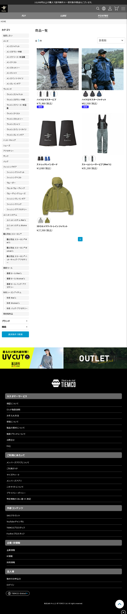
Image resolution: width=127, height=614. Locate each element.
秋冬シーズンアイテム (12, 292)
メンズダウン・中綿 (14, 51)
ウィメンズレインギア (15, 134)
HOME (3, 21)
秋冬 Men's (11, 297)
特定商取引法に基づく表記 (19, 498)
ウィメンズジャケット (15, 94)
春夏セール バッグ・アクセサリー (16, 285)
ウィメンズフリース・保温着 (16, 106)
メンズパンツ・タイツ (15, 78)
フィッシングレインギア (16, 198)
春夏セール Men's (14, 273)
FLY (24, 16)
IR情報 (10, 556)
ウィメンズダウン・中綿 (16, 99)
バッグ (5, 161)
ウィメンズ (7, 88)
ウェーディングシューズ (16, 193)
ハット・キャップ (9, 140)
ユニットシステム (10, 214)
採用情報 (11, 562)
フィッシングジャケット (15, 172)
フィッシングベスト (14, 177)
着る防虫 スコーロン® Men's (17, 241)
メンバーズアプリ (14, 480)
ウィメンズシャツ (13, 124)
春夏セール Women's (16, 278)
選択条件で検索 (15, 334)
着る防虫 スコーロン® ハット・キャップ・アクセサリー (17, 259)
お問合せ (11, 439)
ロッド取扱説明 (13, 409)
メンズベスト (12, 62)
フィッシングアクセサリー (17, 209)
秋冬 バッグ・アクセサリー (17, 308)
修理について (13, 421)
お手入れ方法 (13, 415)
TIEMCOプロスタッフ (16, 527)
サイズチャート (13, 474)
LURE (64, 16)
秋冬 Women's (13, 303)
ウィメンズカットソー (15, 118)
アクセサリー (8, 150)
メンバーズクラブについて (18, 462)
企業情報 (11, 550)
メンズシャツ (12, 72)
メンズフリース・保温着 (16, 57)
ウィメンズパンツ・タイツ (16, 129)
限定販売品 (8, 313)
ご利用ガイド (12, 468)
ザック (5, 156)
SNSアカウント (13, 515)
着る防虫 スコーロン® (12, 233)
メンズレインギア (13, 83)
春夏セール (8, 267)
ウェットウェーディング (16, 188)
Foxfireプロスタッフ (16, 533)
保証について (13, 403)
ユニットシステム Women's (17, 227)
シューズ (6, 145)
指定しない (7, 35)
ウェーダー (11, 182)
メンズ (5, 41)
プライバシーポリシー (16, 492)
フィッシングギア (10, 166)
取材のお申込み (14, 578)
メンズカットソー (13, 67)
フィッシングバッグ (14, 204)
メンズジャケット (13, 46)
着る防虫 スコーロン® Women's (17, 249)
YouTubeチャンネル (15, 521)
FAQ (9, 445)
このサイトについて (15, 486)
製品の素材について (16, 427)
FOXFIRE (103, 16)
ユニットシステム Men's (16, 220)
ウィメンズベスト (13, 113)
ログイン (10, 584)
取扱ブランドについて (16, 433)
